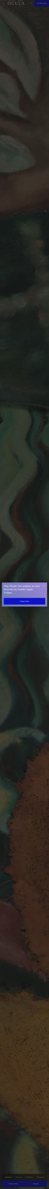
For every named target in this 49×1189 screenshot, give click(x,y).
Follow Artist (24, 601)
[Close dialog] (44, 585)
